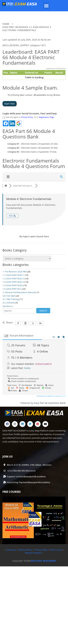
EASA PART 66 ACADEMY (43, 560)
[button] (46, 5)
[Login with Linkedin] (12, 123)
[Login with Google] (18, 123)
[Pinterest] (38, 424)
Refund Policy (25, 549)
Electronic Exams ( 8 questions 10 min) (38, 151)
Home (5, 23)
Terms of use (56, 549)
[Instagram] (15, 424)
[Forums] (5, 185)
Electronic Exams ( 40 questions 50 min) (39, 147)
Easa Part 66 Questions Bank (50, 403)
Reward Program (33, 552)
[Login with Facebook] (6, 123)
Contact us (11, 549)
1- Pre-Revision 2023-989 (14, 271)
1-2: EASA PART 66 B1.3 (13, 278)
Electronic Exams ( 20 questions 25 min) (39, 143)
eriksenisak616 (43, 363)
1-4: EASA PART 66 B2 (12, 285)
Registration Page (46, 117)
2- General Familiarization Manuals (19, 292)
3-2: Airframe (8, 302)
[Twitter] (30, 424)
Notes (27, 368)
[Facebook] (7, 424)
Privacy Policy (27, 117)
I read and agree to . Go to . (29, 117)
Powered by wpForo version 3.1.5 (50, 396)
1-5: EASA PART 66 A (11, 288)
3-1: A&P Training (10, 299)
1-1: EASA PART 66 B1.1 (13, 275)
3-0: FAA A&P (8, 295)
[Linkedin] (22, 424)
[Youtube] (45, 424)
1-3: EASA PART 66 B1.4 (13, 281)
